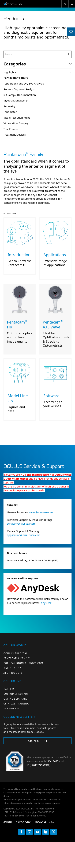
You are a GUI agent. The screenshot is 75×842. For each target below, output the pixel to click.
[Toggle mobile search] (64, 4)
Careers (9, 688)
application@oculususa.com (23, 535)
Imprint (7, 821)
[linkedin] (45, 832)
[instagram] (29, 832)
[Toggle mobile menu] (71, 4)
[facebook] (21, 832)
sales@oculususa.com (42, 512)
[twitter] (53, 832)
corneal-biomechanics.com (23, 663)
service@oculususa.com (21, 523)
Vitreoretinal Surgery (15, 123)
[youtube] (37, 832)
